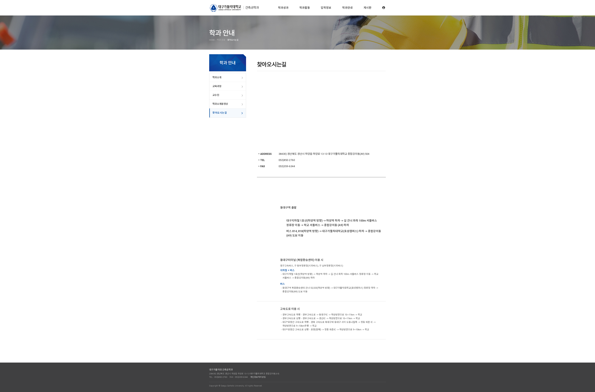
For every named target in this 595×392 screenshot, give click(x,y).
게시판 (367, 7)
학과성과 (283, 7)
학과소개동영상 (220, 103)
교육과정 (216, 86)
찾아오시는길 (219, 112)
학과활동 (304, 7)
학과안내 (347, 7)
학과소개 (216, 77)
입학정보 (326, 7)
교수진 (215, 95)
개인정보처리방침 (258, 377)
